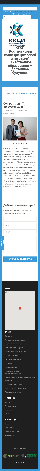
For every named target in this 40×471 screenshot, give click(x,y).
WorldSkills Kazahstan (12, 371)
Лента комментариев (12, 432)
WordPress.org (10, 435)
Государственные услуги (14, 344)
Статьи (7, 414)
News (15, 93)
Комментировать (8, 113)
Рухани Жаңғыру (11, 367)
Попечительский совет (13, 392)
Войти (7, 424)
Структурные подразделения (15, 351)
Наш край (8, 410)
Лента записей (10, 428)
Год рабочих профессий (13, 384)
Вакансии (8, 336)
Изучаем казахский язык (13, 374)
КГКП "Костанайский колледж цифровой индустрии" (20, 53)
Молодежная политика (13, 355)
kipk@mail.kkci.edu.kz (12, 8)
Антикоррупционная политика (15, 340)
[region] (20, 132)
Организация (9, 363)
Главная (8, 93)
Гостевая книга (10, 406)
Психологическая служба (14, 348)
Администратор (23, 110)
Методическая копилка (13, 359)
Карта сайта (9, 402)
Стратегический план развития (16, 388)
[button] (20, 308)
